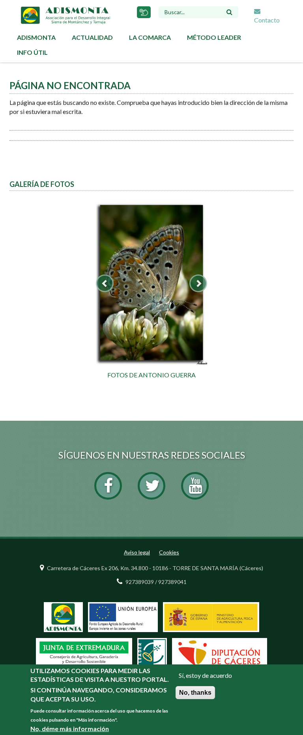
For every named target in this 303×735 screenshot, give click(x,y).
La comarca (150, 37)
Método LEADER (214, 37)
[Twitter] (151, 486)
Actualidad (92, 37)
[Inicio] (65, 14)
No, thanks (195, 692)
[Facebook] (108, 486)
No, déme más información (69, 728)
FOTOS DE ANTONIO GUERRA (151, 375)
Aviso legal (137, 552)
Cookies (169, 552)
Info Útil (32, 52)
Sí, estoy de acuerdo (205, 675)
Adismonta (36, 37)
